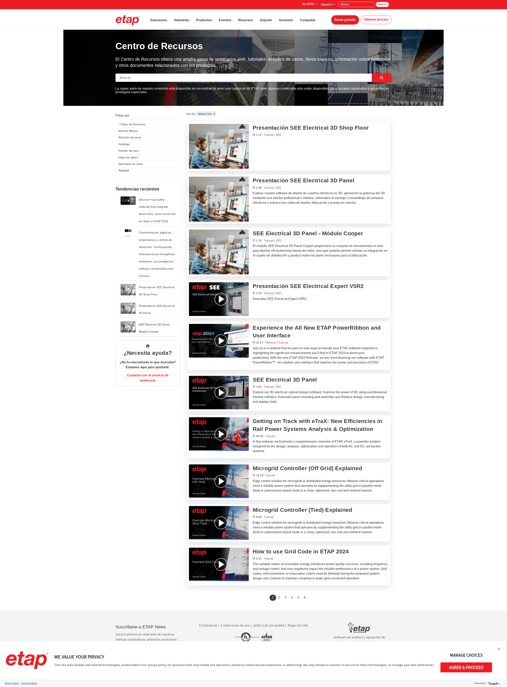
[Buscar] (382, 78)
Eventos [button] (225, 20)
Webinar (270, 342)
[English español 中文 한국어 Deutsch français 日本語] (328, 4)
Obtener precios (376, 19)
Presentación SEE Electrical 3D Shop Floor (311, 128)
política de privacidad (269, 625)
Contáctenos (208, 625)
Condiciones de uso (235, 625)
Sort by (191, 113)
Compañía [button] (307, 20)
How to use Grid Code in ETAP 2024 (301, 551)
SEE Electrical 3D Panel (285, 380)
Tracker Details (29, 683)
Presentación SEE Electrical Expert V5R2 (308, 286)
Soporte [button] (266, 20)
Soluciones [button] (158, 20)
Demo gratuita (345, 19)
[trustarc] (494, 683)
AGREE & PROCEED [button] (466, 667)
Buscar (382, 4)
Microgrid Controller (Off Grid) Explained (307, 468)
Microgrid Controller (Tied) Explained (302, 510)
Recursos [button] (245, 20)
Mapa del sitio (298, 625)
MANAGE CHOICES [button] (466, 655)
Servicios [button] (286, 20)
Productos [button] (204, 20)
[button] (499, 648)
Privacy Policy (12, 683)
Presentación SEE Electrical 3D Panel (303, 180)
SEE (278, 134)
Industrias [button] (181, 20)
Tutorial (269, 134)
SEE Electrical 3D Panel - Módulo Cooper (308, 233)
